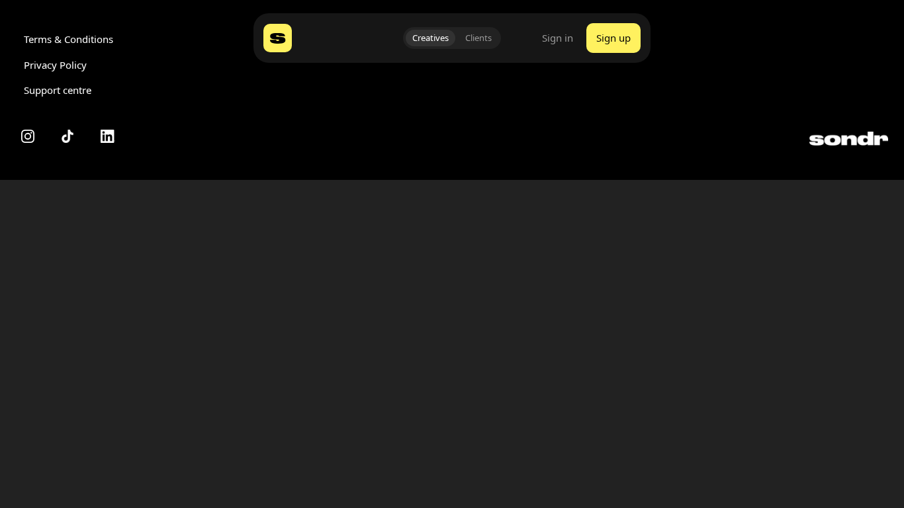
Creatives (430, 38)
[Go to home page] (277, 38)
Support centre (57, 90)
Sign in (557, 38)
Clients (478, 38)
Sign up (613, 37)
